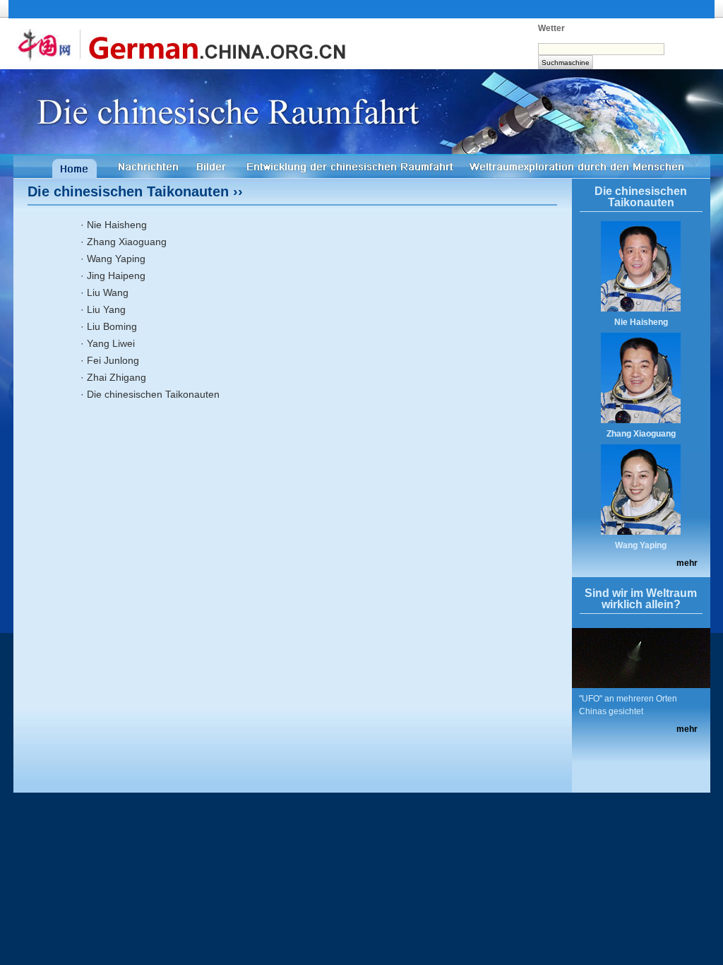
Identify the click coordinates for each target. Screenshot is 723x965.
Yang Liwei (111, 343)
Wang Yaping (116, 258)
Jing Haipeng (116, 275)
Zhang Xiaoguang (127, 241)
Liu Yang (106, 309)
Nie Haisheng (117, 224)
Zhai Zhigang (116, 377)
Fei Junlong (113, 360)
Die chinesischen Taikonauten (153, 394)
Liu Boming (112, 326)
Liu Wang (108, 292)
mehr (687, 563)
